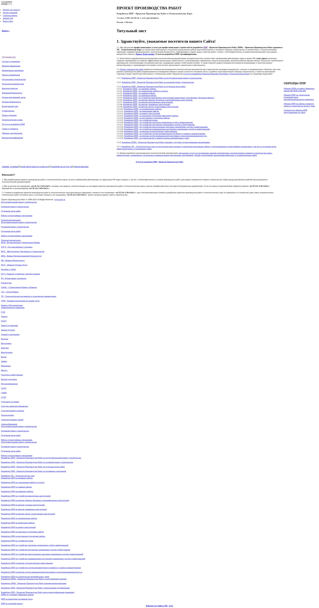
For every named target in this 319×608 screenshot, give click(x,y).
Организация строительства (14, 79)
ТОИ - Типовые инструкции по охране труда (20, 301)
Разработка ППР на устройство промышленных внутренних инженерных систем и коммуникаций (43, 559)
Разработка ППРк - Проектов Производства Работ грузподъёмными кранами (34, 579)
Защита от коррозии (9, 325)
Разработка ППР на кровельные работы (18, 523)
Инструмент (6, 343)
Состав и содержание (11, 61)
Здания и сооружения (10, 334)
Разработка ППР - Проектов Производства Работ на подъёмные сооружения (33, 471)
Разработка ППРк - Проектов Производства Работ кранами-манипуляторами (33, 583)
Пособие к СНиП (8, 269)
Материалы (6, 366)
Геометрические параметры (12, 307)
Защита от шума (8, 330)
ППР (205, 47)
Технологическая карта (11, 220)
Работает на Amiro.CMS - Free (159, 606)
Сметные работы (10, 15)
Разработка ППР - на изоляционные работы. (143, 109)
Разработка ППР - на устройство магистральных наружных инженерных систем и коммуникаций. (166, 127)
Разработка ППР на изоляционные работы (19, 518)
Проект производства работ (132, 69)
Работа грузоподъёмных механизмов (16, 216)
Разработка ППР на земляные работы (17, 478)
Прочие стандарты (9, 379)
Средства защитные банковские (14, 406)
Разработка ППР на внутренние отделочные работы (23, 536)
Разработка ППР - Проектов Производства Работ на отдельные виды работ (33, 467)
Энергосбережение (9, 424)
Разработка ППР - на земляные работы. (139, 89)
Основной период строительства (15, 207)
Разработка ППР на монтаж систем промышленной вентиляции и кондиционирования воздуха (41, 572)
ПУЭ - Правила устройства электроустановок (20, 274)
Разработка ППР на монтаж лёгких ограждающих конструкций (28, 514)
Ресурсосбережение (9, 384)
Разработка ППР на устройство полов (17, 541)
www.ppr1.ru (60, 199)
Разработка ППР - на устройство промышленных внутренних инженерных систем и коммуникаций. (167, 129)
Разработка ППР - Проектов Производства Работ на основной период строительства (37, 462)
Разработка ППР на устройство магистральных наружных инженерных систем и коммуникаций (42, 554)
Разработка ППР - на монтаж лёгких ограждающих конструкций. (151, 107)
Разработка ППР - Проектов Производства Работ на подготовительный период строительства (41, 458)
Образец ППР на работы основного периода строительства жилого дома (299, 105)
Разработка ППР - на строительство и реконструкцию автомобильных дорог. (156, 138)
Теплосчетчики (7, 415)
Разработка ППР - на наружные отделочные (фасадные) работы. (151, 116)
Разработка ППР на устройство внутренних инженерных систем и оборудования (35, 550)
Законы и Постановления (12, 305)
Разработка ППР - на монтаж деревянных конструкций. (146, 104)
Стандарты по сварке (10, 402)
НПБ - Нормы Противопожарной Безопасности (21, 256)
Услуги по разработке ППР (13, 124)
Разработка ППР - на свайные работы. (139, 93)
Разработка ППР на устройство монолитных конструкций (25, 496)
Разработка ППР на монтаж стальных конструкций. (23, 505)
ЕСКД (3, 321)
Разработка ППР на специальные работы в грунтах (22, 482)
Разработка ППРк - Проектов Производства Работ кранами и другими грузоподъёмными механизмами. (166, 142)
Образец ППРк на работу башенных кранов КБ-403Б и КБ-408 (299, 89)
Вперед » (6, 31)
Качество (5, 348)
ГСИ (3, 312)
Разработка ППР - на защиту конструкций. (142, 113)
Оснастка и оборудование (12, 375)
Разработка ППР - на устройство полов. (141, 120)
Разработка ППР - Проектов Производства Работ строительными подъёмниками (35, 588)
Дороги (4, 316)
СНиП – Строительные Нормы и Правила (19, 287)
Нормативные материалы (13, 70)
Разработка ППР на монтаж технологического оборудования (27, 563)
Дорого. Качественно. (145, 54)
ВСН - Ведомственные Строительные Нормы (20, 242)
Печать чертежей (10, 13)
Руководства (6, 283)
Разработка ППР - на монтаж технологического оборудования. (150, 131)
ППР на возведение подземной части (17, 599)
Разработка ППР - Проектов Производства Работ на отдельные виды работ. (154, 86)
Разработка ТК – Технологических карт (18, 476)
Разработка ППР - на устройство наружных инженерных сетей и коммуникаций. (158, 122)
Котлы (3, 357)
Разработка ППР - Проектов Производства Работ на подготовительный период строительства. (162, 78)
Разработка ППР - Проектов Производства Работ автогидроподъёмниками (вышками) (37, 592)
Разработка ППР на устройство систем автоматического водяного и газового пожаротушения (41, 568)
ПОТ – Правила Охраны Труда (14, 265)
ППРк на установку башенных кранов (17, 595)
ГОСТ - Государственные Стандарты (16, 247)
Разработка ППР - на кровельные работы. (141, 111)
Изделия (4, 339)
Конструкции (6, 352)
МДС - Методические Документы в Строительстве (22, 251)
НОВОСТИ (8, 18)
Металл (4, 370)
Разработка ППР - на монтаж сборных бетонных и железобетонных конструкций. (158, 100)
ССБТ (3, 397)
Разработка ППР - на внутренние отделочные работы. (147, 118)
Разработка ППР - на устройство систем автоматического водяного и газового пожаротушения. (164, 134)
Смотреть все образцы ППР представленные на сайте (295, 111)
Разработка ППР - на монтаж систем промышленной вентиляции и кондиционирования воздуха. (165, 136)
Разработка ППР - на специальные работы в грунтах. (145, 91)
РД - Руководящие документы (13, 278)
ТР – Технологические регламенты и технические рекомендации (28, 296)
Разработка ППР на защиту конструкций (18, 527)
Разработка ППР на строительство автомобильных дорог (25, 577)
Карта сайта (8, 21)
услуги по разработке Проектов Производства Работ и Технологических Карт (216, 74)
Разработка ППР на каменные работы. (17, 491)
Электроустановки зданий (12, 420)
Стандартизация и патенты (12, 411)
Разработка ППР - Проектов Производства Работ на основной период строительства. (158, 82)
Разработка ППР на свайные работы (16, 487)
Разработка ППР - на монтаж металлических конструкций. (148, 102)
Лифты (4, 361)
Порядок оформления (11, 66)
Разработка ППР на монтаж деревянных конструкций (24, 509)
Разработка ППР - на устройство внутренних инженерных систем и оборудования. (159, 125)
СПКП (4, 393)
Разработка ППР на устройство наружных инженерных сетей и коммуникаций (34, 545)
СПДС (4, 388)
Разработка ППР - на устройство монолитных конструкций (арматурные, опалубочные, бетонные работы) (168, 98)
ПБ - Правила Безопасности (13, 260)
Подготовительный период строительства (19, 202)
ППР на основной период (12, 604)
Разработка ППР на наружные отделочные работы (22, 532)
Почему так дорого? (11, 10)
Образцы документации (12, 133)
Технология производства (13, 84)
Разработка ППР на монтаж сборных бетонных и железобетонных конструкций (35, 500)
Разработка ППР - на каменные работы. (140, 95)
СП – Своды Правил (10, 292)
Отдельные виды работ (11, 211)
